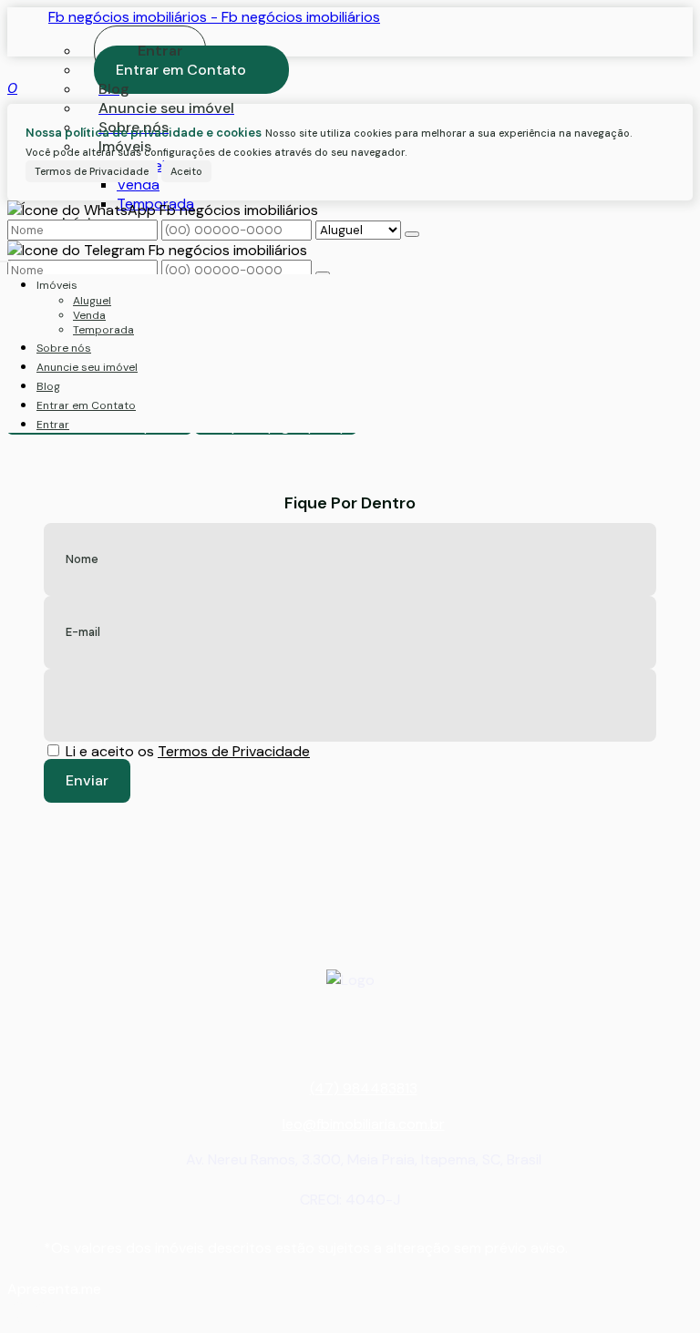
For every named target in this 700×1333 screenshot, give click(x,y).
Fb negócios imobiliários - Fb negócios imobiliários (214, 16)
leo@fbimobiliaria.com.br (364, 1123)
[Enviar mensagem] (412, 234)
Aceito (186, 171)
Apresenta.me (54, 1288)
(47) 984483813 (363, 1088)
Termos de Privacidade (92, 171)
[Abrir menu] (5, 256)
